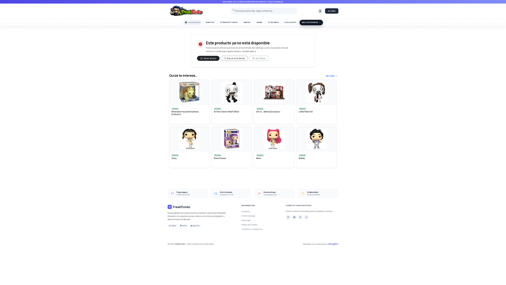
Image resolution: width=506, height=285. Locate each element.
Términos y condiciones (251, 229)
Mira (258, 158)
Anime (259, 22)
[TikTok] (306, 217)
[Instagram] (288, 217)
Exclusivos (290, 22)
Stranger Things (229, 22)
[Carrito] (320, 11)
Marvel (247, 22)
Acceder (332, 11)
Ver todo (330, 75)
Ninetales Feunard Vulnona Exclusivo (185, 112)
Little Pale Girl (306, 111)
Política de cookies (249, 224)
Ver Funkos (260, 58)
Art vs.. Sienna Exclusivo (268, 111)
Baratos (210, 22)
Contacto (245, 211)
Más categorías (310, 22)
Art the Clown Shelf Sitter (226, 111)
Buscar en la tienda (236, 58)
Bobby (302, 158)
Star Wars (273, 22)
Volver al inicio (209, 58)
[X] (300, 217)
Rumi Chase (220, 158)
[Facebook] (294, 217)
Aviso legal (245, 220)
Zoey (174, 158)
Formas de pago (248, 216)
